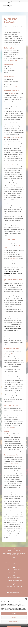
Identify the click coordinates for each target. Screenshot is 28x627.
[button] (26, 599)
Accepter (14, 613)
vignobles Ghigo (12, 44)
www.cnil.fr (11, 427)
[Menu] (24, 5)
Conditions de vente (14, 597)
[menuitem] (24, 5)
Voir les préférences (14, 621)
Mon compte (10, 1)
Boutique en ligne (17, 1)
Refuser (14, 617)
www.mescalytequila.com (15, 86)
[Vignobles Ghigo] (11, 5)
